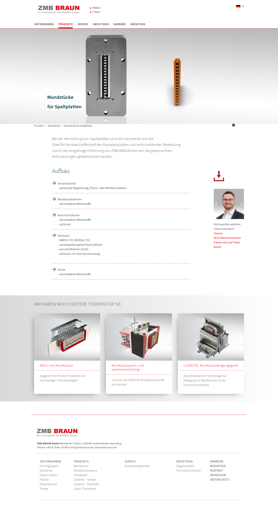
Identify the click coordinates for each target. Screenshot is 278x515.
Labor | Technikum (85, 488)
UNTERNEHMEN (44, 24)
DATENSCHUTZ (220, 479)
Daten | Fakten (48, 475)
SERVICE (83, 24)
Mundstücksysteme (85, 470)
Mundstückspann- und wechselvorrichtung (128, 367)
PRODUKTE (65, 24)
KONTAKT (216, 470)
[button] (216, 204)
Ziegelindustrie (185, 466)
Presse (44, 488)
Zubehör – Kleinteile (86, 484)
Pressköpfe (81, 475)
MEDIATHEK (137, 24)
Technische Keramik (188, 470)
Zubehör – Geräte (85, 479)
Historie (44, 479)
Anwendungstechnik (137, 466)
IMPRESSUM (218, 475)
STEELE (96, 12)
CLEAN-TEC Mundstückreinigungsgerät (210, 365)
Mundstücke (54, 125)
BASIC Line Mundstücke (56, 365)
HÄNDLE (96, 7)
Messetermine (48, 484)
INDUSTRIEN (101, 24)
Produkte (38, 125)
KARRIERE (119, 24)
